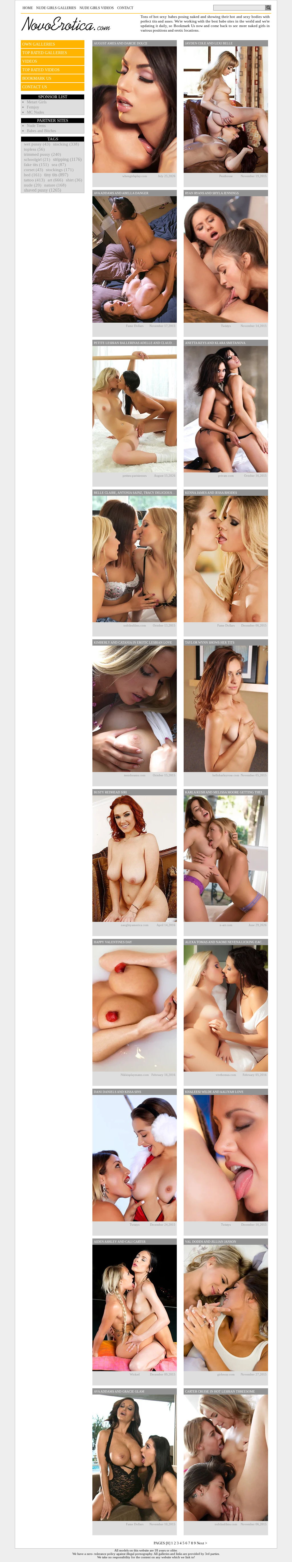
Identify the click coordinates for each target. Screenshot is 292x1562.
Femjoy (33, 107)
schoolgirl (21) (37, 159)
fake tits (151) (36, 164)
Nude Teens (36, 126)
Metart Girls (36, 102)
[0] (168, 1543)
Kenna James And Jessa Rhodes (211, 492)
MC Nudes (35, 112)
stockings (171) (60, 169)
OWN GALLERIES (38, 44)
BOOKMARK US (36, 78)
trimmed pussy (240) (42, 154)
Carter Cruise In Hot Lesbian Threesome (220, 1391)
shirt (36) (74, 180)
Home (28, 8)
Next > (202, 1543)
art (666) (55, 180)
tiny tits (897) (56, 174)
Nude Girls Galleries (56, 8)
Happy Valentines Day (113, 942)
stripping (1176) (67, 159)
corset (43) (33, 169)
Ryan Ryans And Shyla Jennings (212, 193)
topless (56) (34, 149)
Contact (125, 8)
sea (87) (59, 164)
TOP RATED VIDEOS (41, 70)
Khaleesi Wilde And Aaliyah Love (214, 1092)
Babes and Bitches (41, 131)
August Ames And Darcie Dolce (120, 43)
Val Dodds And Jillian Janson (210, 1241)
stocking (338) (66, 144)
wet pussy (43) (37, 144)
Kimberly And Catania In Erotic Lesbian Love (133, 642)
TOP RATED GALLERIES (44, 53)
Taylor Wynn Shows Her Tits (209, 642)
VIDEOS (29, 61)
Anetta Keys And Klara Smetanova (215, 343)
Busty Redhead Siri (110, 792)
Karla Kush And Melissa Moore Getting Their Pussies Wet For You (226, 792)
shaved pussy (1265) (42, 190)
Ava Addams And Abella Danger (121, 193)
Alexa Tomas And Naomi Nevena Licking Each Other (226, 942)
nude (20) (32, 185)
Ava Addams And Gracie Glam (119, 1391)
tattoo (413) (34, 180)
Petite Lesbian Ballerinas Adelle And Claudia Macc (135, 343)
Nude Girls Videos (97, 8)
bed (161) (32, 175)
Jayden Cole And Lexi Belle (209, 43)
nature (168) (55, 185)
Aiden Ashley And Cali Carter (119, 1241)
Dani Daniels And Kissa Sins (117, 1092)
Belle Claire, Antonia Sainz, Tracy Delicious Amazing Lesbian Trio (135, 492)
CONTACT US (34, 87)
